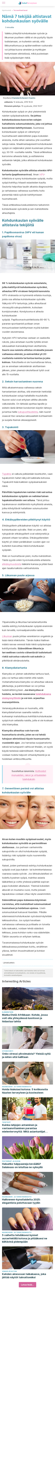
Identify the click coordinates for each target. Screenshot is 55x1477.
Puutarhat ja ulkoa (11, 1161)
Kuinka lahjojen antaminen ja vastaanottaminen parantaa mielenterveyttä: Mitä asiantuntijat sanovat (23, 1128)
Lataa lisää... (27, 1284)
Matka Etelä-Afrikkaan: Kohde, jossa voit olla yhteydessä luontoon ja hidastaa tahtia (25, 1018)
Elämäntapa (7, 1012)
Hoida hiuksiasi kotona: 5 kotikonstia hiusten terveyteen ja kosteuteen (25, 1091)
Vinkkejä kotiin (9, 1271)
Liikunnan (7, 636)
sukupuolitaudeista (28, 412)
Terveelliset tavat (20, 10)
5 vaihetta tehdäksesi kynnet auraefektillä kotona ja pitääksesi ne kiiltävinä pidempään (24, 1238)
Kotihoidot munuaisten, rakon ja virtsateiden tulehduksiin (29, 775)
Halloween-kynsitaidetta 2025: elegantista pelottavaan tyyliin (21, 1201)
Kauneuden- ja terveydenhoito (16, 1087)
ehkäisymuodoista (11, 564)
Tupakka (6, 474)
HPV (41, 174)
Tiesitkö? (6, 1122)
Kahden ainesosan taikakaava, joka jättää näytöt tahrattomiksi (24, 1276)
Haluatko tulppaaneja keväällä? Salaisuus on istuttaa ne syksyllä (22, 1165)
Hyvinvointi (6, 10)
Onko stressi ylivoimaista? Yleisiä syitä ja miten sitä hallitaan (26, 1055)
